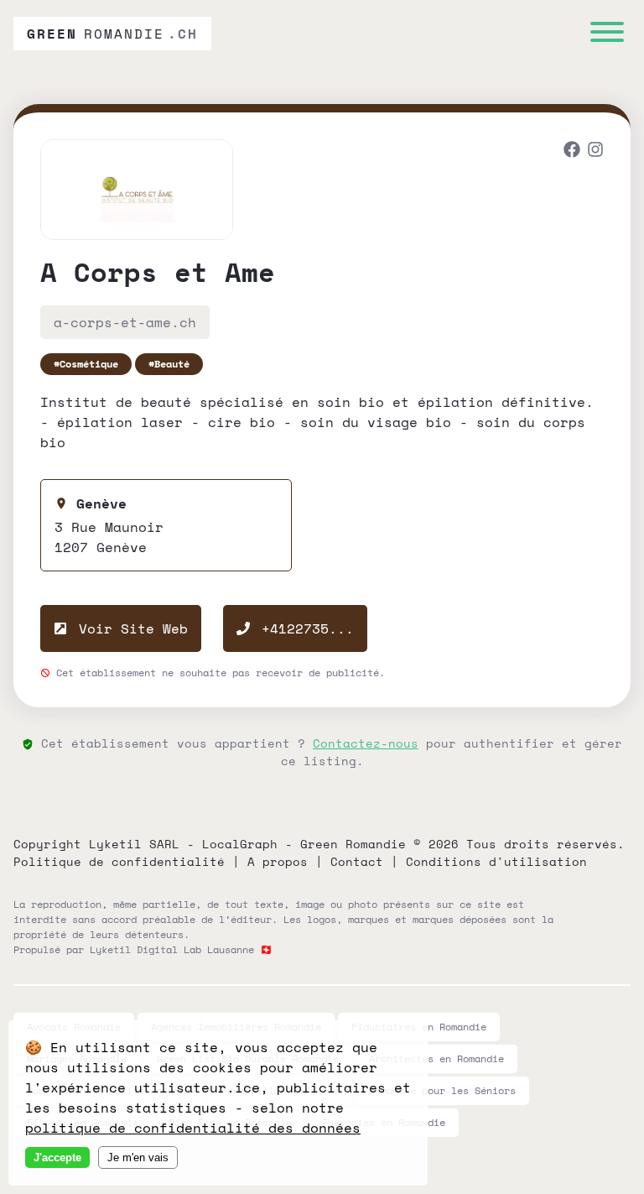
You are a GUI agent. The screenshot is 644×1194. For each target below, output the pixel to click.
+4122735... (308, 628)
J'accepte (57, 1157)
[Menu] (607, 34)
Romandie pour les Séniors (442, 1090)
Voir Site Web (129, 628)
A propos (277, 861)
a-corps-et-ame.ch (125, 322)
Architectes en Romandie (436, 1058)
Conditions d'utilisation (496, 861)
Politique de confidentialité (119, 861)
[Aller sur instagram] (595, 151)
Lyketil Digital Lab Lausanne (172, 949)
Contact (356, 861)
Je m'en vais (138, 1157)
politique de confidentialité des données (193, 1128)
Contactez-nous (365, 743)
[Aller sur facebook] (572, 151)
